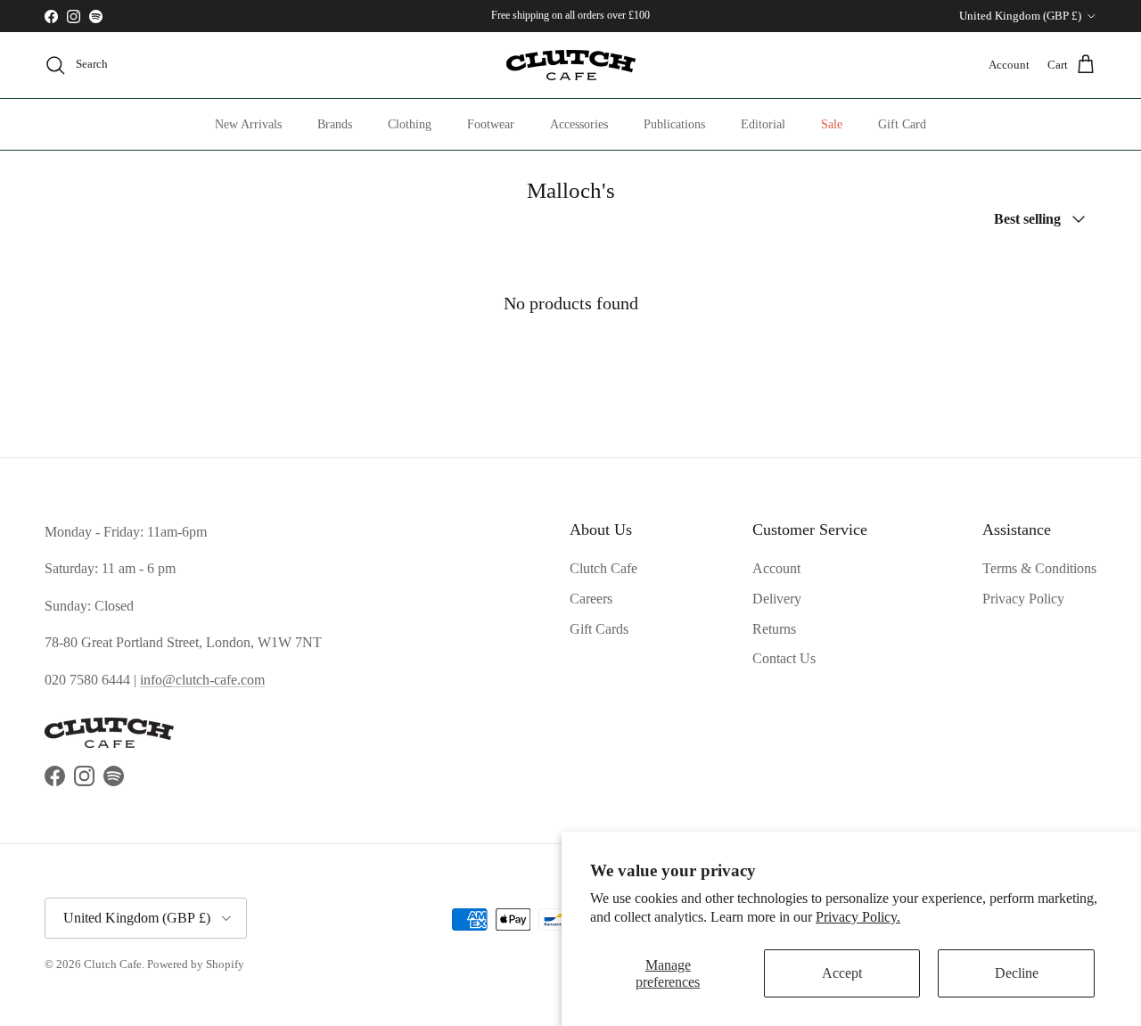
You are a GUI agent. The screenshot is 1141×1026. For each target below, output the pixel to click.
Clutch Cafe (603, 568)
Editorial (763, 124)
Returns (774, 628)
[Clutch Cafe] (571, 65)
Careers (591, 598)
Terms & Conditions (1039, 568)
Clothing (409, 124)
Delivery (776, 598)
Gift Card (902, 124)
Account (776, 568)
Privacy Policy (1023, 598)
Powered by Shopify (195, 964)
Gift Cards (599, 628)
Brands (334, 124)
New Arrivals (248, 124)
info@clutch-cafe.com (202, 679)
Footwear (490, 124)
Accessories (579, 124)
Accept (842, 973)
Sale (831, 124)
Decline (1016, 973)
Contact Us (784, 658)
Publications (674, 124)
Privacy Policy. (858, 916)
